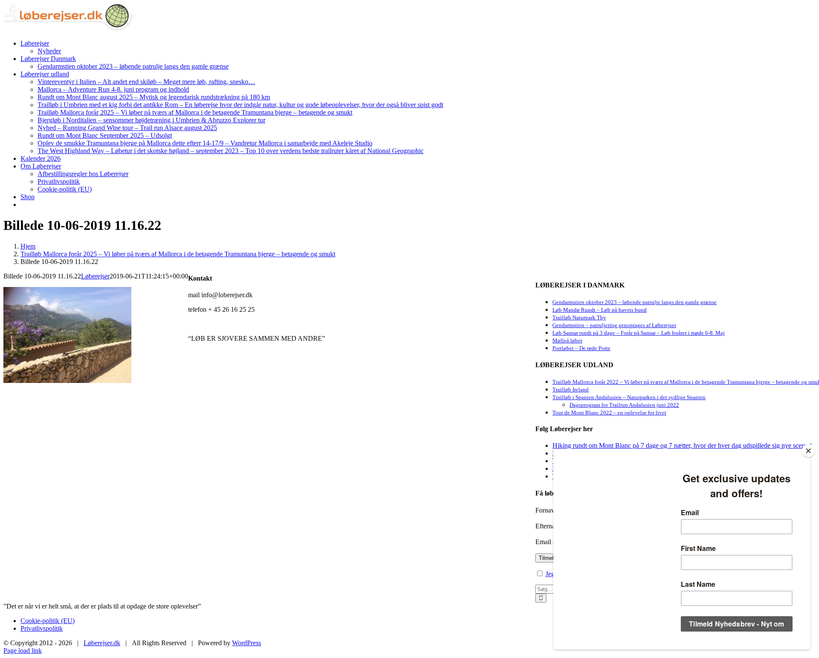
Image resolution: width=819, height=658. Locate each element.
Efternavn (548, 526)
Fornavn (546, 510)
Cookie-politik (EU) (47, 620)
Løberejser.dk (102, 642)
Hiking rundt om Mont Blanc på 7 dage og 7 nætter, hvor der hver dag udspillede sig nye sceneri (682, 445)
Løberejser (95, 276)
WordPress (246, 642)
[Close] (808, 450)
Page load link (22, 650)
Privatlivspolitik (41, 628)
